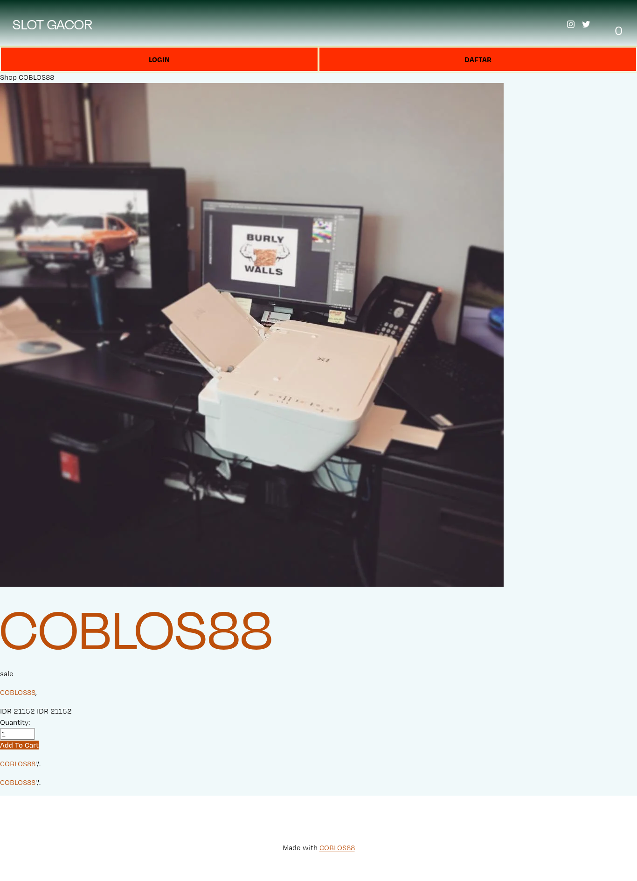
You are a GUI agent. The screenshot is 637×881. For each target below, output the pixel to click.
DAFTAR (478, 59)
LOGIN (159, 59)
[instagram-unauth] (570, 24)
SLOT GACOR (53, 24)
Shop (8, 77)
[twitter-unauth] (586, 24)
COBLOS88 (36, 77)
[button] (19, 745)
